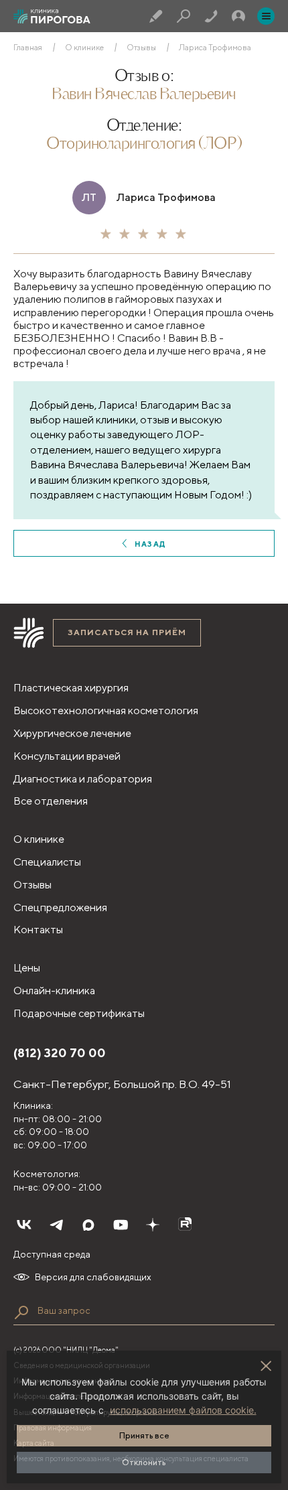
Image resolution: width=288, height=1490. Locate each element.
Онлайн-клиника (54, 990)
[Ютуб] (120, 1224)
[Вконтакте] (24, 1224)
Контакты (38, 929)
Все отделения (50, 801)
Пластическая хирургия (71, 687)
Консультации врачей (67, 756)
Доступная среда (51, 1254)
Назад (150, 543)
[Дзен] (152, 1224)
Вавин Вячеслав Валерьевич (144, 95)
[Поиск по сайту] (21, 1312)
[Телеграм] (56, 1224)
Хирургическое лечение (72, 733)
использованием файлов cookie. (183, 1410)
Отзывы (141, 47)
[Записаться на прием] (156, 16)
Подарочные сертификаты (79, 1013)
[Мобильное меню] (266, 16)
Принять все (144, 1435)
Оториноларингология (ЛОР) (144, 145)
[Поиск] (183, 16)
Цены (26, 967)
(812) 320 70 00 (59, 1053)
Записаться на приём (127, 632)
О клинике (84, 47)
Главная (27, 47)
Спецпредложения (60, 907)
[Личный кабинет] (238, 16)
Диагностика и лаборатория (82, 778)
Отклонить (144, 1462)
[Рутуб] (185, 1224)
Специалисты (47, 862)
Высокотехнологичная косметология (105, 710)
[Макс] (88, 1224)
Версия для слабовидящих (93, 1277)
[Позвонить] (211, 16)
